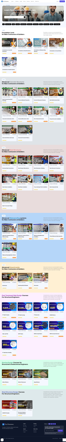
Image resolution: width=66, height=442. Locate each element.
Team (34, 426)
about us (32, 1)
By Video (24, 425)
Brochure (35, 430)
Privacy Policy (61, 438)
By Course (25, 426)
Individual (35, 425)
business (17, 1)
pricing (24, 1)
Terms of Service (55, 438)
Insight (21, 1)
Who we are (25, 430)
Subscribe (60, 430)
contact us (37, 1)
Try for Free (62, 1)
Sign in (58, 1)
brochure (28, 1)
